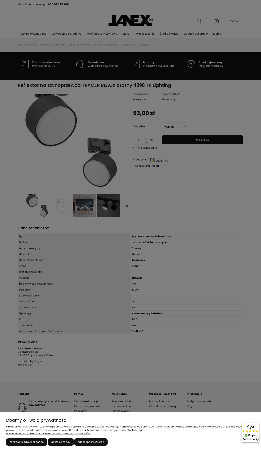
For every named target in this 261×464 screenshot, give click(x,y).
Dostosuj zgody (60, 442)
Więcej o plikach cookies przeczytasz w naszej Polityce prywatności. (48, 433)
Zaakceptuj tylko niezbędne (27, 442)
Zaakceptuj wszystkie (91, 442)
